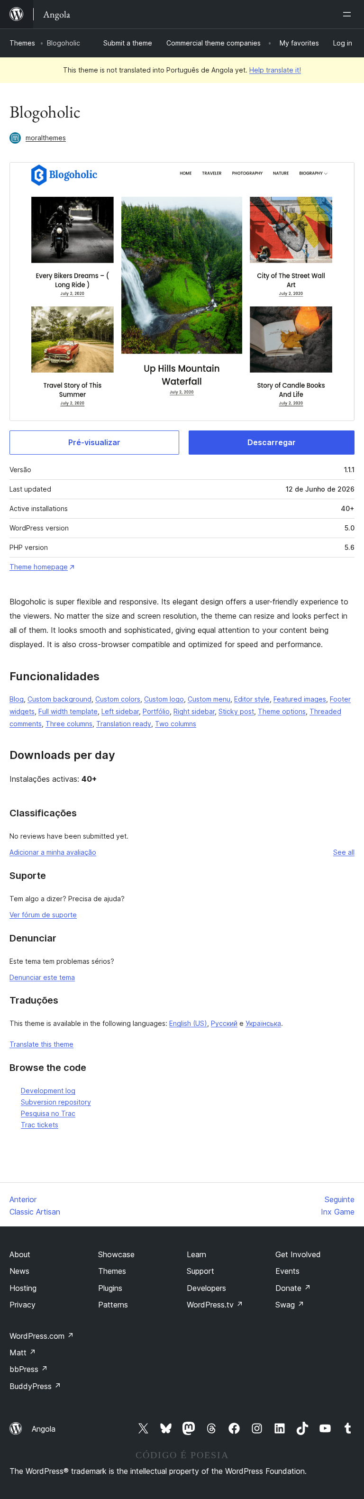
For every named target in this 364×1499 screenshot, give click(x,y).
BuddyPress (35, 1386)
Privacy (22, 1304)
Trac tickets (39, 1125)
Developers (206, 1288)
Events (287, 1271)
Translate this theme (41, 1044)
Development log (48, 1091)
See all (344, 852)
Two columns (175, 724)
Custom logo (164, 699)
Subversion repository (56, 1102)
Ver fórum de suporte (43, 915)
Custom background (59, 699)
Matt (22, 1352)
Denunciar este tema (42, 977)
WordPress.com (41, 1336)
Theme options (282, 711)
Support (200, 1271)
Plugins (110, 1288)
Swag (289, 1304)
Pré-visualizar (94, 442)
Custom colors (117, 699)
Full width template (68, 711)
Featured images (299, 699)
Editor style (252, 699)
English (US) (188, 1023)
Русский (224, 1023)
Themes (22, 43)
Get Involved (298, 1254)
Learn (196, 1254)
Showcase (116, 1254)
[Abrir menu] (349, 14)
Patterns (113, 1304)
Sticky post (236, 711)
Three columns (69, 724)
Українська (263, 1023)
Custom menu (209, 699)
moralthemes (46, 138)
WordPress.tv (215, 1304)
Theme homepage (38, 567)
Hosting (22, 1288)
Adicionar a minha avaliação (52, 852)
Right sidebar (194, 711)
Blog (16, 699)
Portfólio (156, 711)
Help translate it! (275, 70)
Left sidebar (120, 711)
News (19, 1271)
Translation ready (123, 724)
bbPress (28, 1369)
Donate (293, 1288)
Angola (43, 1429)
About (19, 1254)
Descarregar (271, 442)
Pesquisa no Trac (48, 1113)
